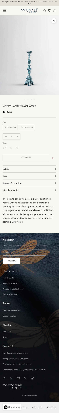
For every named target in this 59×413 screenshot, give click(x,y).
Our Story (7, 332)
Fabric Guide (8, 278)
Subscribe (11, 261)
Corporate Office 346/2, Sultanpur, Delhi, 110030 (24, 370)
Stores (5, 337)
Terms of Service (10, 294)
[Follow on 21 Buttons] (18, 378)
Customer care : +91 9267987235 (17, 364)
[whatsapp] (10, 148)
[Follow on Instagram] (11, 378)
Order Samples (9, 316)
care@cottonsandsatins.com (15, 353)
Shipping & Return (11, 283)
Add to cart (26, 157)
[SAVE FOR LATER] (52, 158)
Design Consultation (11, 310)
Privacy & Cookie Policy (13, 289)
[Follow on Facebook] (4, 378)
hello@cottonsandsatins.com (15, 359)
